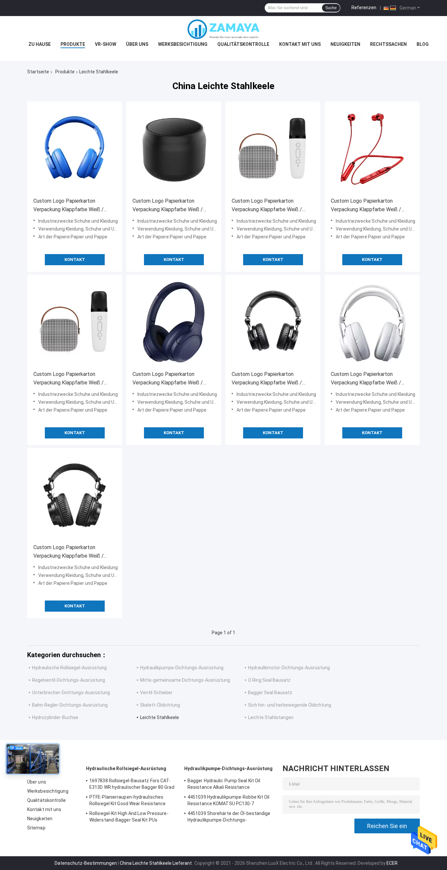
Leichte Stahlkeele (159, 717)
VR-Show (105, 44)
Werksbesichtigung (182, 44)
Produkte (73, 44)
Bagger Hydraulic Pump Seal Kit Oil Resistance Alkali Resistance (224, 784)
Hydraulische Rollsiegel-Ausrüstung (69, 667)
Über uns (137, 44)
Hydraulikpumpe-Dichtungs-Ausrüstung (182, 667)
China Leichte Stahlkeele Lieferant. (157, 863)
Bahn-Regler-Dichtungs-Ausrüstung (70, 705)
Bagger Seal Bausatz (270, 692)
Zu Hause (39, 44)
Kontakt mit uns (300, 44)
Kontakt (74, 259)
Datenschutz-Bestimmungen (86, 863)
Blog (423, 44)
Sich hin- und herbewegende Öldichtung (289, 705)
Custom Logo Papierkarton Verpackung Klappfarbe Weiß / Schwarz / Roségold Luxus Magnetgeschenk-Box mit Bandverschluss (68, 206)
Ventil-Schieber (156, 692)
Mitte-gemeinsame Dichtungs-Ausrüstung (185, 680)
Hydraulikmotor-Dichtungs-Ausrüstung (289, 667)
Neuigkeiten (345, 44)
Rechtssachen (388, 44)
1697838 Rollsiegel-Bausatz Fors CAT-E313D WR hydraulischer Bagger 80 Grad (131, 784)
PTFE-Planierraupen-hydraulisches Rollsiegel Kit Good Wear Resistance (127, 800)
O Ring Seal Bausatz (269, 680)
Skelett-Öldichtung (160, 705)
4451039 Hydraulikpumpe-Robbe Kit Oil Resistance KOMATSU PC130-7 (229, 800)
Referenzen (363, 7)
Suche (331, 8)
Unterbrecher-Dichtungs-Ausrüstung (71, 692)
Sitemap (36, 827)
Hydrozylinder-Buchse (55, 717)
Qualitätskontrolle (243, 44)
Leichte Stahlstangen (271, 717)
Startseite (38, 71)
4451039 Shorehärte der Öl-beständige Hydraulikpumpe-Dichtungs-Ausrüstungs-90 (229, 817)
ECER (392, 863)
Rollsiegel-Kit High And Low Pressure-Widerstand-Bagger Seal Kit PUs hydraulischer (129, 817)
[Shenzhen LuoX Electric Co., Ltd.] (223, 29)
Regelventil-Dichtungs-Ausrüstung (68, 680)
